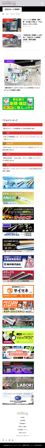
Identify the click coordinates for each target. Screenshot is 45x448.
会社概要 (22, 420)
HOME (22, 417)
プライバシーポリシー (22, 435)
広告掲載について (22, 429)
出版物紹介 (22, 423)
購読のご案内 (22, 426)
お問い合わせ (22, 432)
